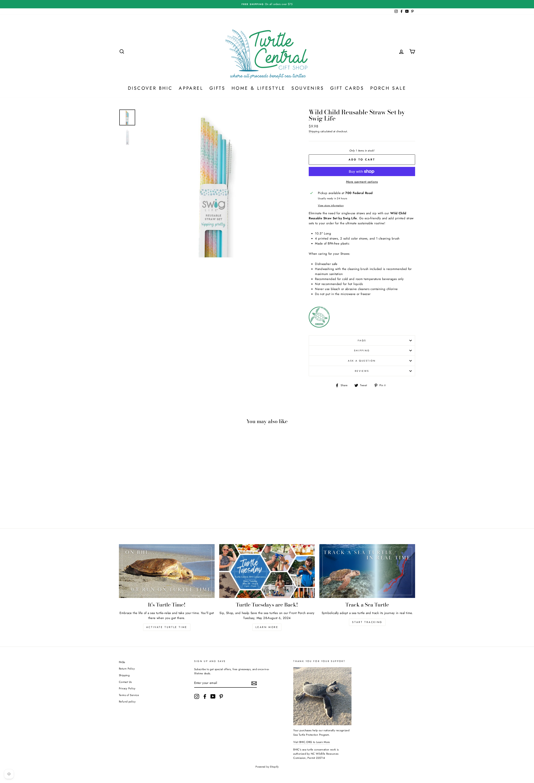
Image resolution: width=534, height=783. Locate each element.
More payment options (362, 181)
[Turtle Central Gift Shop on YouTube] (212, 696)
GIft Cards (347, 88)
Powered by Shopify (267, 767)
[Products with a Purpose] (319, 326)
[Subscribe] (254, 683)
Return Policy (127, 669)
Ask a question (362, 360)
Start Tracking (367, 622)
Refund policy (127, 702)
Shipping (314, 131)
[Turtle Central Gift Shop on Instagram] (196, 696)
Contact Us (125, 682)
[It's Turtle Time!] (167, 571)
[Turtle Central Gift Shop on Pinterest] (221, 696)
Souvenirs (307, 88)
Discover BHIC (150, 88)
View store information (331, 205)
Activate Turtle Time (166, 627)
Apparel (191, 88)
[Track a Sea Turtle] (367, 571)
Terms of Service (129, 695)
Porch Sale (388, 88)
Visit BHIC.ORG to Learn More (311, 742)
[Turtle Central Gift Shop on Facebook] (204, 696)
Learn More (267, 627)
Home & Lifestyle (258, 88)
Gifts (217, 88)
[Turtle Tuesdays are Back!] (267, 571)
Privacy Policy (127, 688)
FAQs (362, 340)
